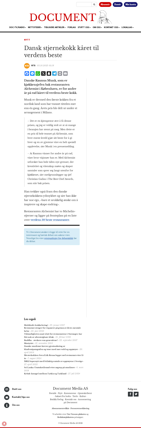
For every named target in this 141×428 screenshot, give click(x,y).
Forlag (72, 27)
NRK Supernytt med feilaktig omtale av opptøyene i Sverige (53, 361)
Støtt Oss (83, 27)
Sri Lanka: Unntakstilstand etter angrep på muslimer (49, 367)
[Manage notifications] (4, 424)
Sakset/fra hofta (63, 396)
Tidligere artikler (54, 27)
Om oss (16, 405)
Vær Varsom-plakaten (76, 414)
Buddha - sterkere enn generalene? (41, 340)
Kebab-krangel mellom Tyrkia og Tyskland (45, 374)
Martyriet (28, 343)
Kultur (83, 396)
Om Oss (97, 27)
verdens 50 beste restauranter (50, 219)
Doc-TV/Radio (17, 27)
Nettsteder (34, 27)
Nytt (27, 40)
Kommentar (70, 393)
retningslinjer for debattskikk (58, 238)
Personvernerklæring (79, 408)
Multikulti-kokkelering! (36, 325)
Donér (117, 4)
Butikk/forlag (56, 399)
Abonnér (105, 4)
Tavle (75, 396)
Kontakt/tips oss (21, 397)
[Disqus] (52, 282)
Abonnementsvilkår (61, 408)
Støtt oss (16, 389)
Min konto (131, 4)
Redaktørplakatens (65, 417)
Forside (52, 393)
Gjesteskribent (85, 393)
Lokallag (127, 27)
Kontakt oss (111, 27)
